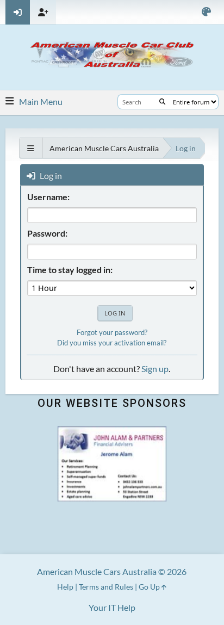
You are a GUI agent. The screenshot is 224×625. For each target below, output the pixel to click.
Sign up (155, 368)
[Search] (162, 101)
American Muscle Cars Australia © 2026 (111, 571)
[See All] (30, 148)
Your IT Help (112, 607)
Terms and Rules (106, 586)
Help (65, 586)
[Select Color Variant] (206, 12)
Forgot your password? (112, 332)
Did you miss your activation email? (111, 342)
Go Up (150, 586)
